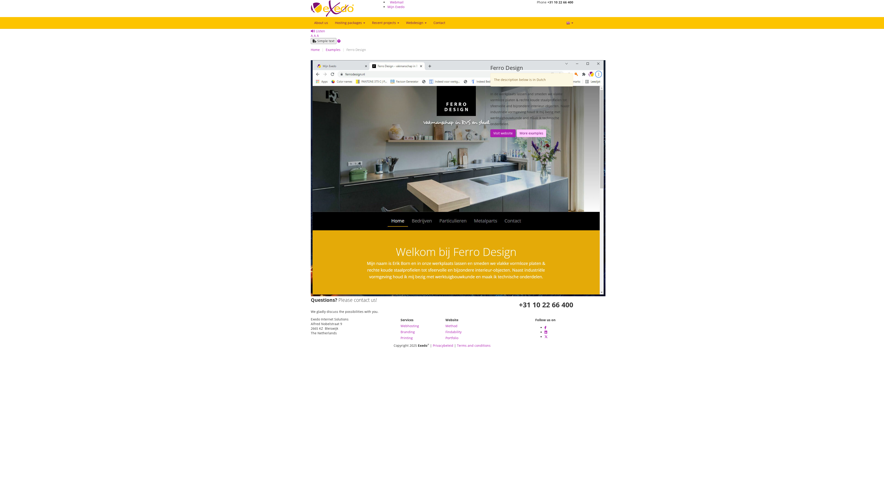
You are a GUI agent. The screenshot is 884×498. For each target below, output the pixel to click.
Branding (408, 332)
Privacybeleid (443, 345)
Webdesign (415, 23)
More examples (531, 133)
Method (451, 326)
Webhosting (410, 326)
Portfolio (451, 338)
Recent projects (384, 23)
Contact (439, 23)
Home (315, 49)
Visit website (503, 133)
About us (321, 23)
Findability (453, 332)
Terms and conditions (474, 345)
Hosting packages (349, 23)
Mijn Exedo (395, 7)
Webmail (397, 2)
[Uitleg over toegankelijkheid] (338, 41)
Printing (407, 338)
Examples (333, 49)
